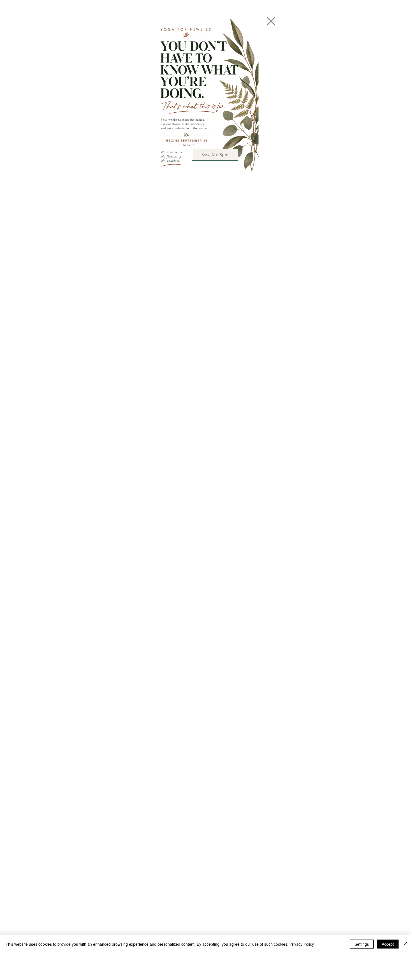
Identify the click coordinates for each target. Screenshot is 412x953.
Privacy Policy (302, 944)
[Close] (405, 944)
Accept (388, 944)
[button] (271, 21)
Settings (362, 944)
